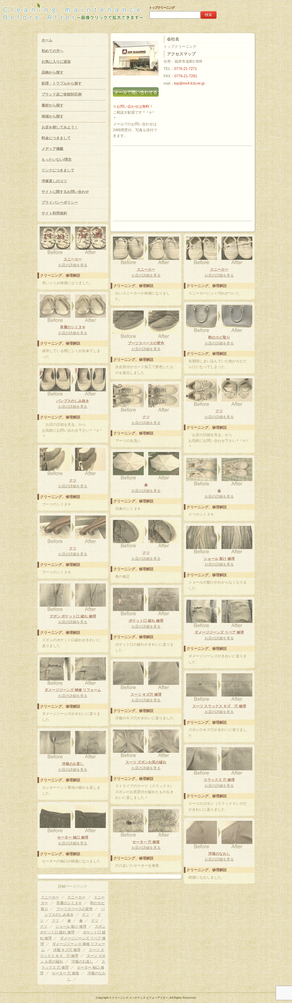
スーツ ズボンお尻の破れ (146, 762)
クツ (219, 411)
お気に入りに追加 (56, 62)
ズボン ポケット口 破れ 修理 (73, 616)
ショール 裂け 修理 (219, 559)
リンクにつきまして (58, 170)
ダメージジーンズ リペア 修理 (219, 632)
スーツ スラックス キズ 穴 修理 (219, 706)
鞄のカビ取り (219, 337)
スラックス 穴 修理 (219, 780)
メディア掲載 (52, 149)
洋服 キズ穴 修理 (67, 950)
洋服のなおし (219, 854)
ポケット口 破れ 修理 (146, 621)
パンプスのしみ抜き (72, 401)
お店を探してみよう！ (60, 127)
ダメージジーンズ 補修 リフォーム (72, 690)
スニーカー (73, 259)
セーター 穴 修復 (146, 842)
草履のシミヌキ (73, 327)
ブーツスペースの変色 (146, 343)
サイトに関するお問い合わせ (65, 192)
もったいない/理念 (57, 159)
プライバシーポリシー (60, 202)
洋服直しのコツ (54, 181)
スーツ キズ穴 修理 (146, 694)
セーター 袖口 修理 (72, 837)
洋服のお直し (73, 764)
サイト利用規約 (54, 213)
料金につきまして (56, 138)
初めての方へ (52, 51)
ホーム (47, 40)
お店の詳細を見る (72, 265)
